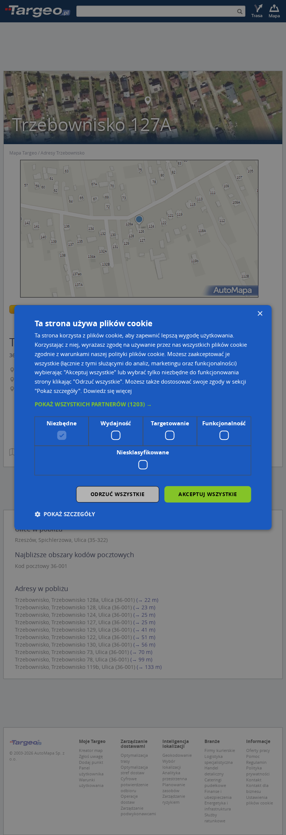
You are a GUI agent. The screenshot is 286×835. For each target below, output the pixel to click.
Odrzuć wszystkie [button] (117, 494)
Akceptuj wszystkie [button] (207, 494)
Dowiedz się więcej (107, 390)
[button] (143, 404)
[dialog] (142, 417)
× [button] (260, 314)
